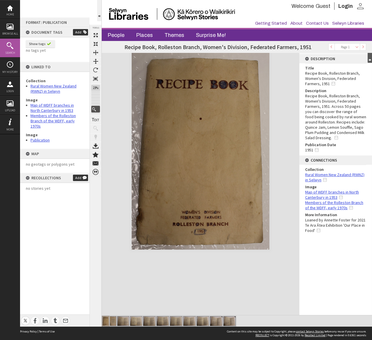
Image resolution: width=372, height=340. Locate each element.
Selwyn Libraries (348, 23)
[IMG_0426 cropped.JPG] (202, 321)
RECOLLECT (262, 335)
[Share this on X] (25, 317)
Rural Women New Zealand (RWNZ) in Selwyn (53, 88)
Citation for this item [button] (95, 172)
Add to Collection (95, 154)
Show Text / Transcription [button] (95, 119)
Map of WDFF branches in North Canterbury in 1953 (52, 108)
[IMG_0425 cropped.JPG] (189, 321)
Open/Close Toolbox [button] (99, 10)
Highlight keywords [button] (95, 137)
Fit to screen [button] (95, 44)
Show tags (37, 44)
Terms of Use (47, 331)
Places (144, 35)
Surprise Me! (211, 35)
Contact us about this (95, 163)
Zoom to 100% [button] (95, 78)
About (296, 23)
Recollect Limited (315, 335)
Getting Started (271, 23)
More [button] (10, 129)
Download (95, 146)
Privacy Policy (28, 331)
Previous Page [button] (332, 47)
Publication (40, 140)
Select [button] (357, 47)
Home (10, 14)
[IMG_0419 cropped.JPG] (113, 321)
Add (78, 32)
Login (10, 91)
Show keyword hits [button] (95, 128)
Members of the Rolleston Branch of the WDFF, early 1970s (53, 121)
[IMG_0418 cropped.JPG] (106, 321)
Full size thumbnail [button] (95, 35)
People (116, 35)
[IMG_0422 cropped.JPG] (149, 321)
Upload (10, 110)
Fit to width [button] (95, 52)
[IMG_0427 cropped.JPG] (216, 321)
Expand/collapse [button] (370, 58)
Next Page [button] (363, 47)
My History (10, 72)
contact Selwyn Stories (310, 331)
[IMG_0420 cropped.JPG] (123, 321)
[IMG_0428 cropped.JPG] (229, 321)
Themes (174, 35)
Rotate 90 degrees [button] (95, 70)
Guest (323, 6)
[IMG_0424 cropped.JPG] (176, 321)
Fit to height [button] (95, 61)
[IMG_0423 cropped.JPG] (162, 321)
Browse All (10, 33)
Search (10, 53)
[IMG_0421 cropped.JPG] (136, 321)
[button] (95, 109)
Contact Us (317, 23)
